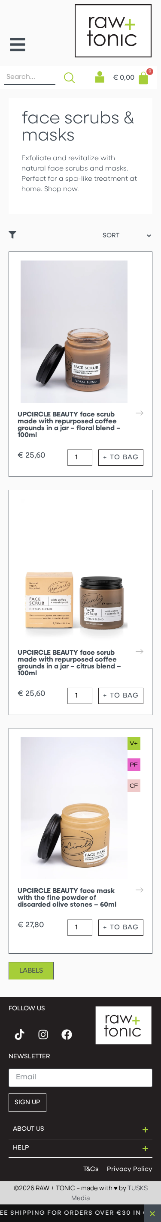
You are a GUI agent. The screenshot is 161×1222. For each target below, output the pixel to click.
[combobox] (29, 77)
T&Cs (90, 1169)
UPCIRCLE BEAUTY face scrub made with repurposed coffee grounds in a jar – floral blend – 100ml (69, 425)
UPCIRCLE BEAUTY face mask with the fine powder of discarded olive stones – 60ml (67, 898)
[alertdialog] (80, 1213)
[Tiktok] (19, 1034)
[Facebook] (66, 1034)
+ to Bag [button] (121, 457)
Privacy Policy (129, 1169)
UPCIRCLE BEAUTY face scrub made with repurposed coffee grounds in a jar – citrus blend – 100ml (69, 663)
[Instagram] (43, 1034)
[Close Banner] (152, 1213)
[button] (17, 44)
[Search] (71, 77)
